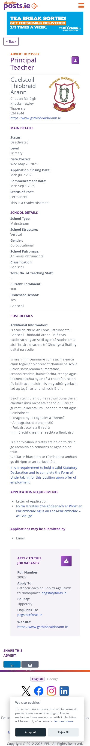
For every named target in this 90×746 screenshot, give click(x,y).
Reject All (63, 732)
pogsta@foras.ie (54, 593)
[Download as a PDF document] (75, 60)
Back (12, 41)
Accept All (30, 732)
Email (30, 664)
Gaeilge (53, 679)
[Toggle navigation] (81, 5)
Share (12, 664)
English (37, 679)
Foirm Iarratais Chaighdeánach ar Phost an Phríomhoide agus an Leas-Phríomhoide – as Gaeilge (49, 511)
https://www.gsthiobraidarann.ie (35, 118)
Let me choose (63, 721)
